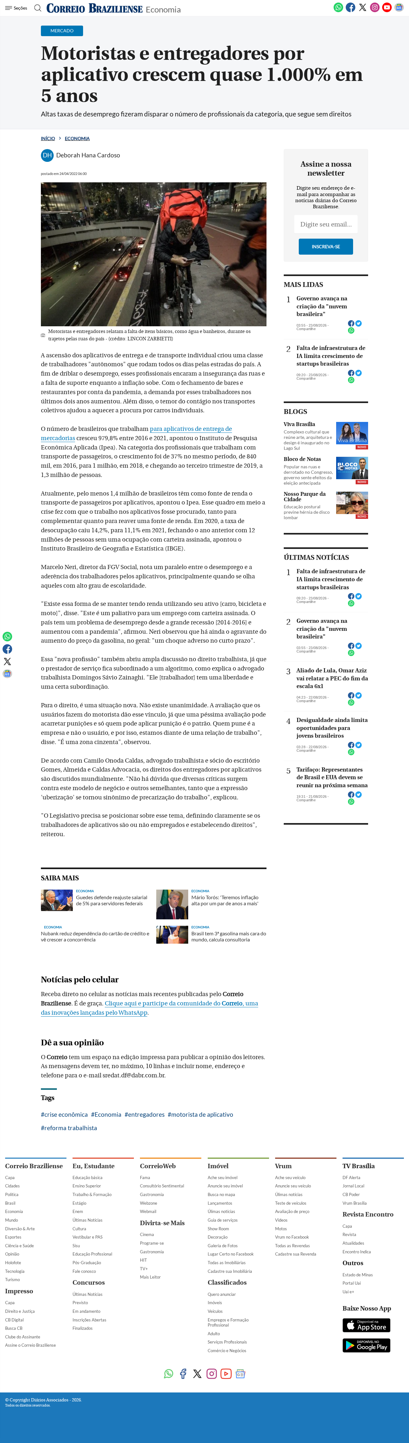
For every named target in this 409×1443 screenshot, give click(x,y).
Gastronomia (152, 1194)
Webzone (148, 1203)
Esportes (13, 1237)
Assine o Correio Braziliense (30, 1345)
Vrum (283, 1166)
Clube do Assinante (22, 1336)
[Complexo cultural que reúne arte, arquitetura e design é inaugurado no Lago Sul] (352, 433)
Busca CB (13, 1328)
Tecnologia (15, 1271)
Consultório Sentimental (162, 1185)
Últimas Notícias (88, 1220)
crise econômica (66, 1114)
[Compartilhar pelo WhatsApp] (351, 332)
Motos (281, 1228)
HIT (143, 1260)
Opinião (12, 1254)
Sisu (76, 1245)
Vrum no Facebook (292, 1237)
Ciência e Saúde (19, 1245)
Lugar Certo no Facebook (231, 1254)
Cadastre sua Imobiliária (230, 1271)
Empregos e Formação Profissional (228, 1322)
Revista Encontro (368, 1214)
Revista (349, 1234)
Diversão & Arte (20, 1228)
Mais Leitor (150, 1277)
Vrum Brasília (355, 1203)
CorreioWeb (158, 1166)
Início (48, 138)
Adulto (214, 1333)
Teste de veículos (290, 1203)
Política (12, 1194)
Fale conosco (84, 1271)
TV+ (144, 1268)
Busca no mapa (221, 1194)
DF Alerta (351, 1177)
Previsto (80, 1302)
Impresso (19, 1291)
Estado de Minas (358, 1274)
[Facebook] (350, 10)
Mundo (11, 1220)
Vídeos (281, 1220)
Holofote (13, 1262)
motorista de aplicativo (202, 1114)
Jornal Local (353, 1185)
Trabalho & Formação (92, 1194)
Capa (10, 1177)
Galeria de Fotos (223, 1245)
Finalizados (83, 1328)
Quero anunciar (222, 1294)
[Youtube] (387, 10)
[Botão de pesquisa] (36, 8)
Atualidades (353, 1243)
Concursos (89, 1282)
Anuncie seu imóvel (225, 1185)
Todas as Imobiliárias (227, 1262)
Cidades (12, 1185)
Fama (145, 1177)
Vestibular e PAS (88, 1237)
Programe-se (152, 1243)
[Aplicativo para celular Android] (366, 1346)
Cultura (79, 1228)
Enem (78, 1211)
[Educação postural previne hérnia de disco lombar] (352, 503)
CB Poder (351, 1194)
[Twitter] (362, 10)
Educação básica (88, 1177)
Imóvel (218, 1166)
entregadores (146, 1114)
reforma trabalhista (70, 1127)
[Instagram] (375, 10)
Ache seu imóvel (222, 1177)
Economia (163, 8)
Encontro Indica (357, 1251)
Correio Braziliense (34, 1166)
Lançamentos (220, 1203)
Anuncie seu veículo (293, 1185)
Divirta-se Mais (162, 1223)
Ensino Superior (87, 1185)
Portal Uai (352, 1283)
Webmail (148, 1211)
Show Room (218, 1228)
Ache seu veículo (290, 1177)
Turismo (12, 1279)
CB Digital (14, 1319)
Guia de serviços (223, 1220)
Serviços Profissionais (227, 1341)
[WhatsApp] (338, 10)
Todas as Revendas (292, 1245)
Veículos (215, 1311)
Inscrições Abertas (89, 1319)
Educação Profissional (92, 1254)
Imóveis (215, 1302)
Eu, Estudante (93, 1166)
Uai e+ (348, 1291)
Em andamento (86, 1311)
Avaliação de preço (292, 1211)
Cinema (147, 1234)
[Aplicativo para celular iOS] (366, 1326)
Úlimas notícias (221, 1211)
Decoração (218, 1237)
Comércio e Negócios (227, 1350)
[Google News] (399, 10)
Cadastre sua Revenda (295, 1254)
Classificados (227, 1282)
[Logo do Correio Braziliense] (95, 8)
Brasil (10, 1203)
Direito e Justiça (20, 1311)
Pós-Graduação (87, 1262)
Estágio (79, 1203)
